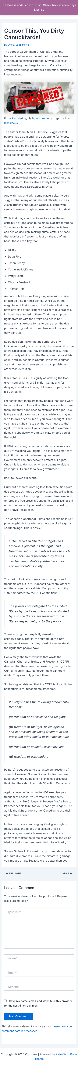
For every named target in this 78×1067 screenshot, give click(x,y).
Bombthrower (40, 118)
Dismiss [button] (39, 9)
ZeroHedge (19, 118)
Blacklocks (11, 123)
